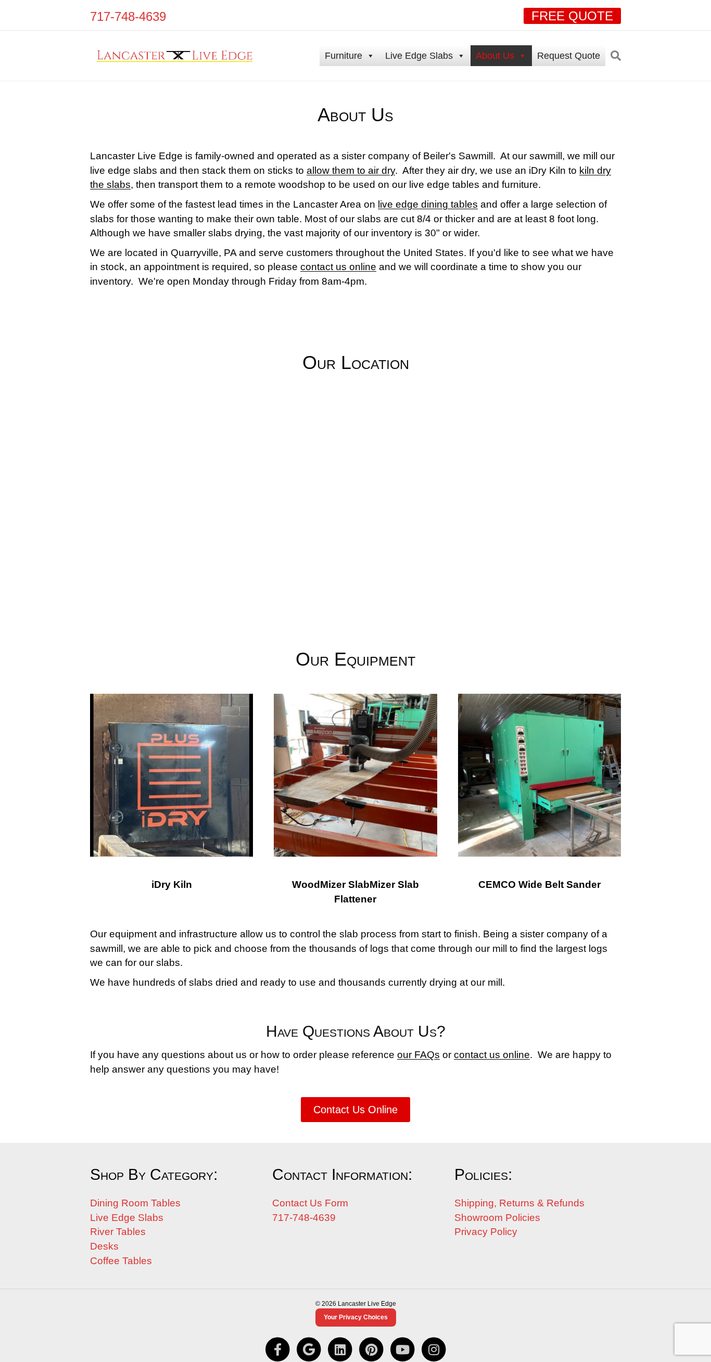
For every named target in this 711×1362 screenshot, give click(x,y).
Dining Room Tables (135, 1203)
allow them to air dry (351, 170)
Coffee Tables (121, 1260)
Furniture (343, 55)
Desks (104, 1246)
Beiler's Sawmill (458, 155)
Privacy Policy (485, 1231)
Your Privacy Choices (356, 1317)
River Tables (118, 1231)
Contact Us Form (310, 1203)
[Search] (613, 56)
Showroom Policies (497, 1217)
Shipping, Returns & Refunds (519, 1203)
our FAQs (418, 1054)
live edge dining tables (428, 204)
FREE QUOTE (572, 16)
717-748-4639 (128, 16)
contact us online (338, 266)
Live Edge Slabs (419, 55)
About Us (495, 55)
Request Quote (568, 55)
